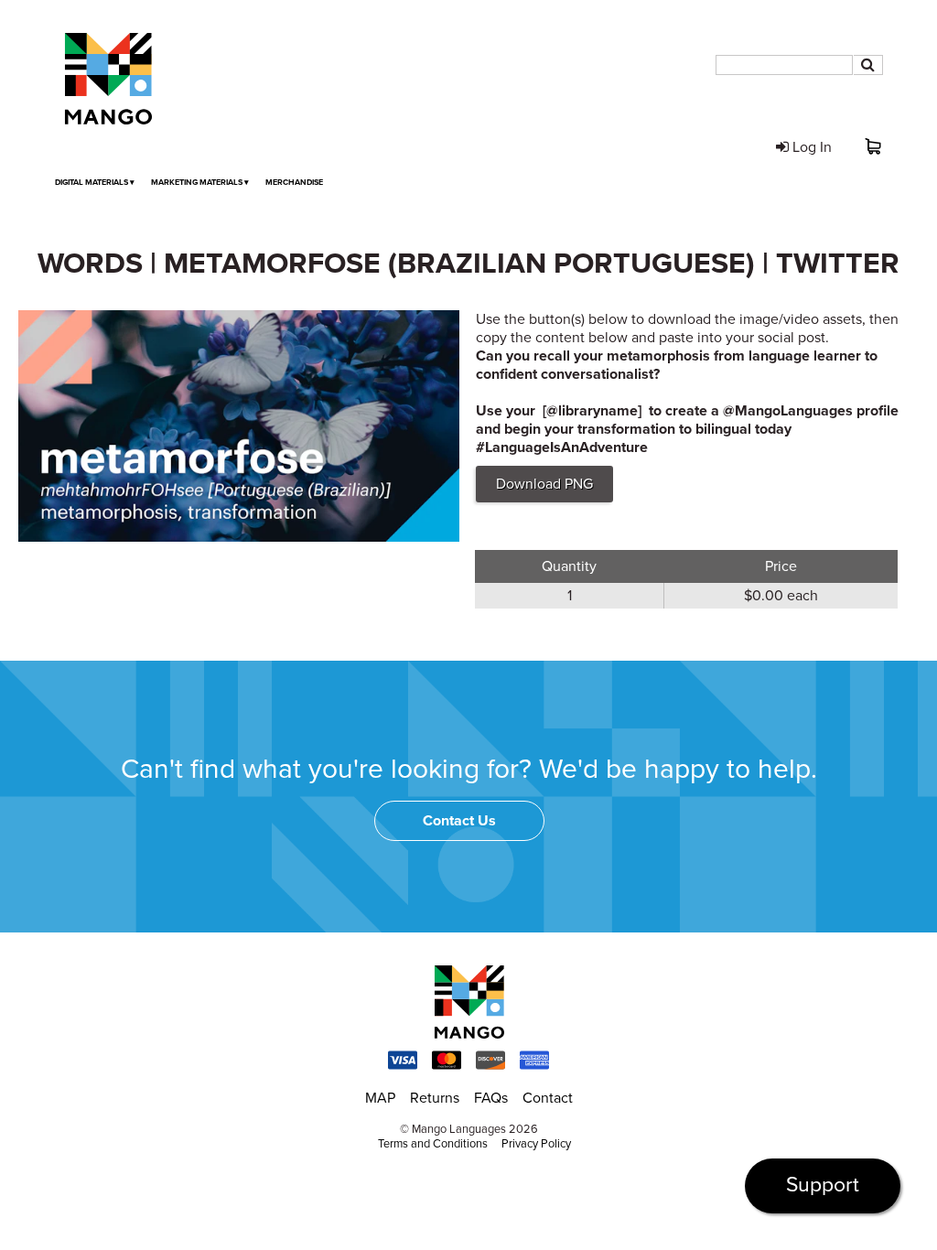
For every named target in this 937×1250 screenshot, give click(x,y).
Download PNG (544, 484)
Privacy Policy (536, 1144)
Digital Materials (95, 183)
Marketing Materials (200, 183)
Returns (434, 1098)
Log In (810, 147)
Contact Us (459, 821)
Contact (547, 1098)
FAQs (491, 1098)
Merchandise (294, 183)
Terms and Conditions (433, 1144)
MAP (380, 1098)
